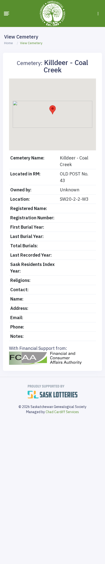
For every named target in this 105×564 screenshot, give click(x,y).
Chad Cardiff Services (62, 412)
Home (8, 43)
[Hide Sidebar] (6, 13)
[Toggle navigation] (98, 14)
